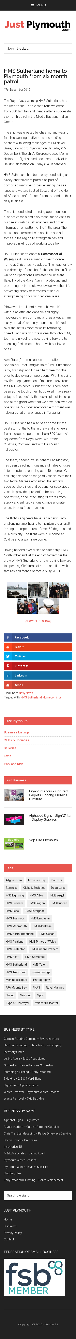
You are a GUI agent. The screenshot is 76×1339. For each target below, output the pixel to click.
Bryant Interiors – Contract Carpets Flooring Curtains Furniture (49, 795)
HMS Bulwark (14, 903)
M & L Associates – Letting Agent (24, 1153)
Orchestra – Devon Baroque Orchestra (28, 1065)
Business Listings (17, 732)
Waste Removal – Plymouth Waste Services (32, 1092)
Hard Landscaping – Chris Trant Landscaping (33, 1045)
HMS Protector (15, 949)
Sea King (25, 995)
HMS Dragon (37, 903)
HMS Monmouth (16, 926)
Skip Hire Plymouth (43, 840)
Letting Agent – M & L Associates (24, 1058)
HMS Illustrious (15, 918)
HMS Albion (37, 895)
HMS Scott (12, 956)
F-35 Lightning (15, 895)
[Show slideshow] (38, 621)
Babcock (56, 880)
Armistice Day (37, 880)
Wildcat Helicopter (46, 1003)
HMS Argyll (57, 895)
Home (8, 1219)
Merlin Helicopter (16, 979)
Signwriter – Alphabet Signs (21, 1085)
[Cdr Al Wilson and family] (59, 590)
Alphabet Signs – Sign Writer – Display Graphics (50, 817)
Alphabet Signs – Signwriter (21, 1120)
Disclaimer (10, 1226)
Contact (9, 1239)
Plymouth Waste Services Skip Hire (26, 1166)
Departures (58, 887)
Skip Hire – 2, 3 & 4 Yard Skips (23, 1078)
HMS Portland (15, 941)
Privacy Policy (13, 1233)
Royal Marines (55, 987)
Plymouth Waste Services (20, 1160)
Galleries (10, 748)
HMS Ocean (47, 933)
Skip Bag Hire (12, 1173)
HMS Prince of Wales (42, 941)
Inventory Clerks (14, 1052)
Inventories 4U (13, 1146)
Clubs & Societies (16, 740)
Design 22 (51, 1324)
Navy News (26, 693)
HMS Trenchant (16, 972)
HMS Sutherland (31, 697)
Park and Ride (14, 764)
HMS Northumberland (20, 933)
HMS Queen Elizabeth (44, 949)
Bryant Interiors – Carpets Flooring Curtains (31, 1126)
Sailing (10, 995)
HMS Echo (12, 911)
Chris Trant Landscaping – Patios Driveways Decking (37, 1133)
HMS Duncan (59, 903)
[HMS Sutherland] (17, 590)
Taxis (7, 756)
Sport (40, 995)
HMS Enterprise (35, 911)
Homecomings (52, 697)
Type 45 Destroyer (17, 1003)
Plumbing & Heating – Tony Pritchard (27, 1072)
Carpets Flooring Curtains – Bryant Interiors (31, 1038)
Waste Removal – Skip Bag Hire (24, 1098)
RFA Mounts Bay (16, 987)
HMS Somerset (35, 956)
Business (11, 887)
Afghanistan (14, 880)
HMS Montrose (42, 926)
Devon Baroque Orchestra (20, 1140)
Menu (41, 5)
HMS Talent (40, 964)
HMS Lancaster (40, 918)
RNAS (36, 987)
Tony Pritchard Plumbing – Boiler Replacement (33, 1180)
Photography (41, 979)
